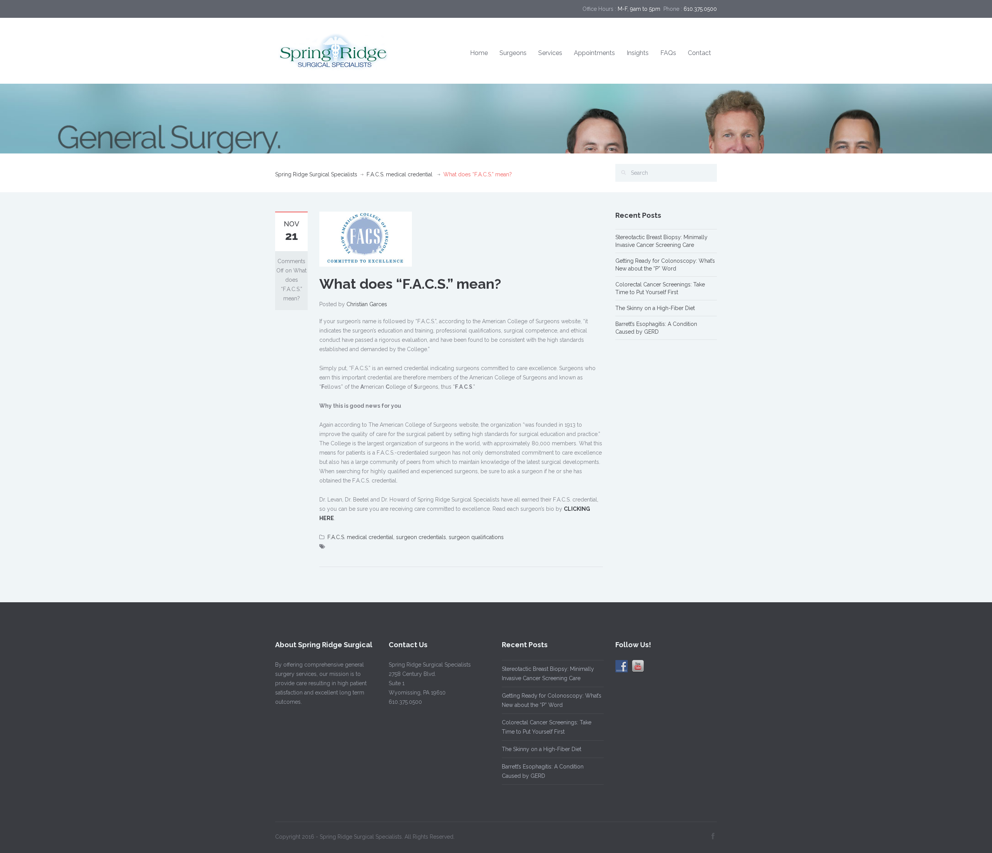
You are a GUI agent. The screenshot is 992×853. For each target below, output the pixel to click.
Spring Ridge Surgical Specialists (316, 174)
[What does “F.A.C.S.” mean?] (365, 239)
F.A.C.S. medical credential (399, 174)
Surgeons (513, 53)
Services (550, 53)
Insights (638, 53)
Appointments (594, 53)
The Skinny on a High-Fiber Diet (655, 308)
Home (479, 53)
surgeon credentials (421, 537)
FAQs (668, 53)
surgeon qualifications (476, 537)
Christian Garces (366, 304)
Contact (699, 53)
